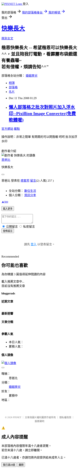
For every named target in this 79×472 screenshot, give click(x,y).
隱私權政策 (65, 417)
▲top (4, 201)
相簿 (12, 83)
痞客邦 (25, 180)
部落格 (13, 87)
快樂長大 (13, 28)
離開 (21, 464)
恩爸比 (5, 159)
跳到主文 (7, 38)
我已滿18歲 (9, 464)
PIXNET (17, 417)
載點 (17, 128)
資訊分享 (30, 195)
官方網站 (7, 128)
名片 (12, 91)
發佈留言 (7, 231)
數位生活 (30, 190)
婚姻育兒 (31, 75)
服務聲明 (39, 421)
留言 (33, 180)
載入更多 (7, 208)
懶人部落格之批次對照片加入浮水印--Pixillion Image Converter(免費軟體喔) (42, 113)
